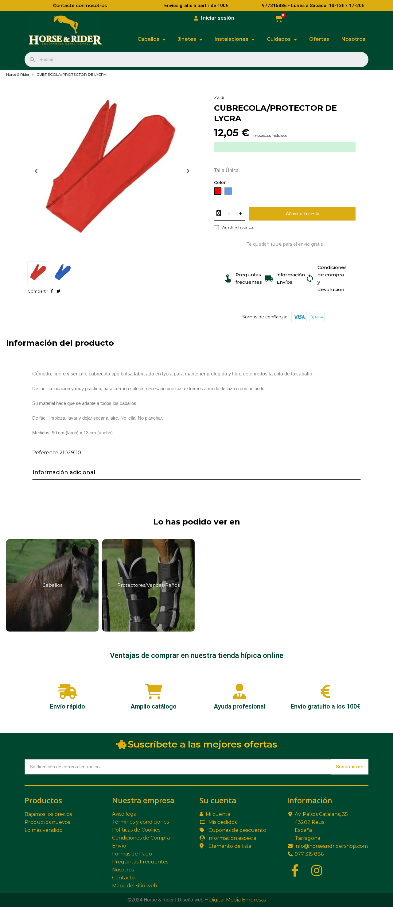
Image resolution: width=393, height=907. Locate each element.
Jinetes (187, 39)
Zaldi (219, 97)
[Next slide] (187, 171)
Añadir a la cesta (302, 213)
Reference (45, 452)
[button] (38, 272)
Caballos (148, 39)
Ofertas (319, 39)
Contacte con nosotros (80, 5)
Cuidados (279, 39)
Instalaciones (231, 39)
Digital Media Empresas (237, 900)
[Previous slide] (37, 171)
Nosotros (353, 39)
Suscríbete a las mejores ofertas (202, 744)
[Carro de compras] (278, 18)
